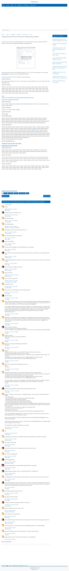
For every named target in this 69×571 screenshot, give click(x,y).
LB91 (6, 299)
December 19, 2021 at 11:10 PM (12, 390)
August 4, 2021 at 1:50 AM (10, 256)
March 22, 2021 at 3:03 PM (10, 232)
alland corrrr (7, 523)
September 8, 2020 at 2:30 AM (11, 214)
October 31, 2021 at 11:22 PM (11, 292)
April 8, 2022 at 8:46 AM (10, 444)
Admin (6, 210)
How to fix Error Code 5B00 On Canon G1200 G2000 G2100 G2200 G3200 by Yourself (18, 97)
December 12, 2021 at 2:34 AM (11, 347)
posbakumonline (8, 511)
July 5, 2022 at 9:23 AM (10, 487)
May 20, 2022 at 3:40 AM (10, 467)
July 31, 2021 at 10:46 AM (10, 249)
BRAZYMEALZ (8, 463)
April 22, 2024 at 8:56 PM (10, 516)
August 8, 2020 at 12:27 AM (11, 209)
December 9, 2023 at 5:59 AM (11, 499)
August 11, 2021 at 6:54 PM (11, 263)
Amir (6, 494)
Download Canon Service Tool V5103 (9, 191)
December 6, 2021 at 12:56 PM (11, 323)
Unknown (7, 204)
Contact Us (10, 565)
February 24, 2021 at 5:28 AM (11, 220)
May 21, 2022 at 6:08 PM (10, 473)
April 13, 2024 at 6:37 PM (10, 510)
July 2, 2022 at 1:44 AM (10, 479)
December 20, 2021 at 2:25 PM (11, 427)
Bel (5, 333)
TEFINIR (6, 529)
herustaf (6, 216)
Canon (7, 5)
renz (6, 488)
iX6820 (6, 114)
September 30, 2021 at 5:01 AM (11, 275)
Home (3, 5)
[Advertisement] (34, 17)
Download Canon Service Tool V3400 (11, 143)
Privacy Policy (24, 565)
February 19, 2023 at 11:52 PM (11, 493)
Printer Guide (33, 5)
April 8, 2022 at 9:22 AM (10, 450)
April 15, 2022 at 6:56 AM (10, 462)
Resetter (16, 193)
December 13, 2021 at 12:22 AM (12, 369)
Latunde (6, 506)
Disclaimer (17, 565)
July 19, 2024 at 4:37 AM (10, 539)
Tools (27, 193)
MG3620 (34, 128)
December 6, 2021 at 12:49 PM (11, 314)
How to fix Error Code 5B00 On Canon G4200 (10, 99)
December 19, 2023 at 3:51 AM (11, 504)
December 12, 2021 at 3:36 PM (11, 360)
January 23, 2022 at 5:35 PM (11, 433)
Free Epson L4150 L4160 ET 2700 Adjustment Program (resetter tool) (59, 68)
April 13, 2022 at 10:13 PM (10, 456)
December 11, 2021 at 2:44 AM (11, 332)
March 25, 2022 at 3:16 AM (10, 439)
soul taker (7, 287)
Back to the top (34, 569)
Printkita (38, 567)
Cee (5, 534)
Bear (6, 451)
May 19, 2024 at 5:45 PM (10, 527)
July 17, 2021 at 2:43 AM (10, 237)
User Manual (26, 5)
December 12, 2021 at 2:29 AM (11, 340)
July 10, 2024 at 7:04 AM (10, 533)
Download (19, 5)
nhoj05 (6, 434)
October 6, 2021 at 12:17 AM (11, 280)
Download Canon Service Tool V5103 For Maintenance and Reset (59, 49)
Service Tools (22, 193)
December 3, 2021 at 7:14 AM (11, 298)
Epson (12, 5)
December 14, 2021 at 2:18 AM (11, 385)
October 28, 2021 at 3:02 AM (11, 286)
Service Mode (5, 74)
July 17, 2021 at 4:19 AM (10, 243)
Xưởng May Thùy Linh (9, 282)
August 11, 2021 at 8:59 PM (11, 269)
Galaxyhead (7, 474)
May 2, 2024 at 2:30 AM (10, 522)
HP (15, 5)
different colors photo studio (11, 227)
